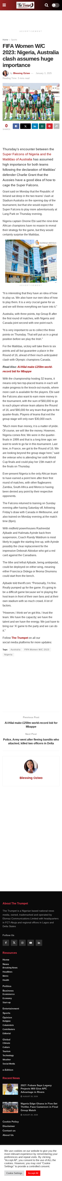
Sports (14, 40)
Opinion (7, 1017)
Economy (7, 998)
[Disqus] (31, 838)
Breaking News (10, 968)
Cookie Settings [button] (14, 1173)
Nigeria (8, 654)
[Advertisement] (31, 18)
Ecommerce (9, 994)
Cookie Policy (11, 1121)
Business (8, 990)
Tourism (7, 1051)
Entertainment (11, 1008)
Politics (7, 986)
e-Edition (8, 1069)
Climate (6, 1043)
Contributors (9, 1029)
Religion (7, 1021)
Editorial (7, 1033)
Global (6, 1039)
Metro (5, 976)
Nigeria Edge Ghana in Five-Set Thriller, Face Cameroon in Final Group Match (39, 1107)
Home (5, 40)
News (6, 964)
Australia (15, 649)
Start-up (7, 1002)
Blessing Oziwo (21, 73)
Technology (8, 1055)
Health (6, 980)
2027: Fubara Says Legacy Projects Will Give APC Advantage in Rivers (36, 1088)
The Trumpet (20, 637)
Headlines (7, 972)
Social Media (9, 1064)
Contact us (9, 1130)
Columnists (8, 1025)
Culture (6, 1047)
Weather (7, 1059)
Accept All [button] (33, 1173)
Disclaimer (9, 1126)
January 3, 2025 (44, 73)
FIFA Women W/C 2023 (36, 649)
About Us (8, 1135)
